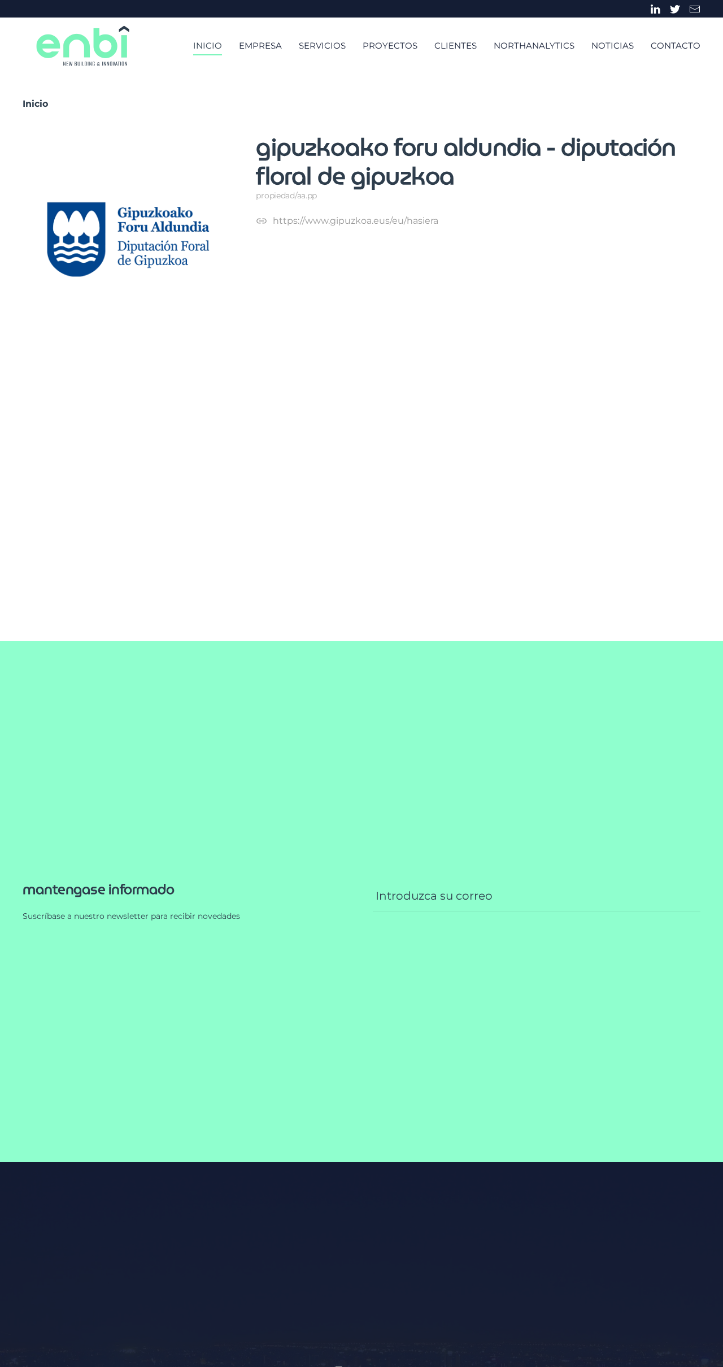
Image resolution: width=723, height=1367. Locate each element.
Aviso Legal (48, 1232)
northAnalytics (534, 45)
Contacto (675, 45)
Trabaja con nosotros (69, 1252)
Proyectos (390, 45)
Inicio (207, 45)
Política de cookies (222, 1232)
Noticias (612, 45)
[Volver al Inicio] (83, 45)
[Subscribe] (687, 485)
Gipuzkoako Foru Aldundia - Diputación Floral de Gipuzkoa (466, 161)
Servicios (322, 45)
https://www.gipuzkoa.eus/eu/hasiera (355, 220)
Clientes (455, 45)
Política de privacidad (127, 1232)
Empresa (260, 45)
